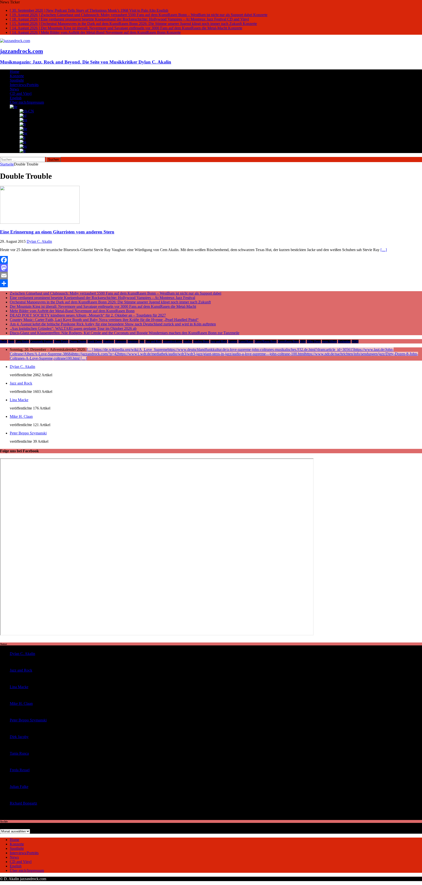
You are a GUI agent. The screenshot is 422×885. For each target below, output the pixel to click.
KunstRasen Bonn (288, 341)
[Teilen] (211, 283)
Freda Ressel (20, 770)
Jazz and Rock (153, 341)
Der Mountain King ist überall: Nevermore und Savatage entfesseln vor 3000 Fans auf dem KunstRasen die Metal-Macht (103, 306)
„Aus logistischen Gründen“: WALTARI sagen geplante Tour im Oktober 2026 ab (73, 328)
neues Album (329, 341)
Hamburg (108, 341)
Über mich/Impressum (27, 102)
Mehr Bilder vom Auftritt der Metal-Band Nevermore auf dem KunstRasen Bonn (72, 311)
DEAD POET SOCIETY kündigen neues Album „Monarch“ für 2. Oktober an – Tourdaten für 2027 (88, 315)
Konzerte (17, 76)
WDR (355, 341)
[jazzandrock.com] (15, 41)
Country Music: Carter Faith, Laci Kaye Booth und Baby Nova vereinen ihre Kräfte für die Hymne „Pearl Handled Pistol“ (104, 320)
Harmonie (121, 341)
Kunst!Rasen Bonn (265, 341)
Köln (303, 341)
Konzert (232, 341)
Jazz (141, 341)
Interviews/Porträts (24, 85)
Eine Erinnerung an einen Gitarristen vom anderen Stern (57, 231)
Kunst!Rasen (245, 341)
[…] (383, 250)
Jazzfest (187, 341)
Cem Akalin (22, 341)
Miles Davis (314, 341)
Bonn (11, 341)
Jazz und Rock (218, 341)
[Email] (211, 275)
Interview (132, 341)
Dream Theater (77, 341)
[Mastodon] (211, 268)
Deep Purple (61, 341)
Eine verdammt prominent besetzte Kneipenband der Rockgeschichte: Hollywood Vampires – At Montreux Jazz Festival (102, 298)
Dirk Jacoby (19, 737)
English (15, 98)
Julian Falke (19, 787)
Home (14, 71)
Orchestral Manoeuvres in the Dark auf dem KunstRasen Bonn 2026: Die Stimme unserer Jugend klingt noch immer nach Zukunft (110, 302)
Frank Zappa (94, 341)
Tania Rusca (19, 753)
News (14, 89)
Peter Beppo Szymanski (28, 433)
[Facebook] (211, 260)
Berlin (3, 341)
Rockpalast (344, 341)
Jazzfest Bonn (201, 341)
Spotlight (17, 80)
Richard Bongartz (23, 803)
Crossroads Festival (41, 341)
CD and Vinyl (21, 93)
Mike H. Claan (21, 416)
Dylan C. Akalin (39, 241)
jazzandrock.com (172, 341)
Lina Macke (19, 400)
